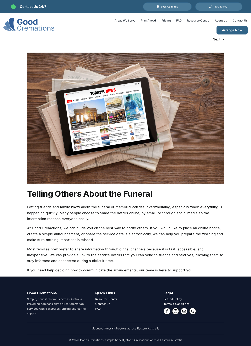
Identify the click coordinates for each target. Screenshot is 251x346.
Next (216, 39)
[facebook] (167, 311)
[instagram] (175, 311)
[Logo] (29, 25)
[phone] (192, 311)
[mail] (184, 311)
